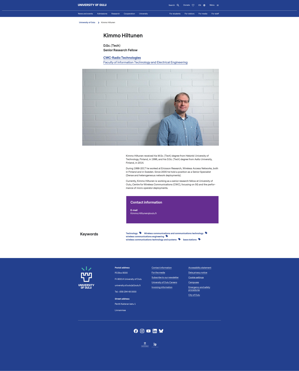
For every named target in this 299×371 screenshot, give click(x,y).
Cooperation (129, 13)
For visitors (189, 13)
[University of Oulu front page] (97, 5)
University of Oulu (87, 22)
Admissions (102, 13)
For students (174, 13)
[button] (214, 5)
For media (203, 13)
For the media (158, 272)
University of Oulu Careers (164, 282)
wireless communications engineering (145, 236)
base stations (190, 239)
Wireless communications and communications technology (174, 233)
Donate (186, 5)
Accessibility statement (199, 267)
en (203, 7)
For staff (215, 13)
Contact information (162, 267)
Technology (132, 233)
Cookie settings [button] (196, 277)
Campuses (193, 282)
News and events (85, 13)
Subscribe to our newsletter (165, 277)
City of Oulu (194, 295)
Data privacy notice (197, 272)
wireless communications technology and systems (151, 239)
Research (115, 13)
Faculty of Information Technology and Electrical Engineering (145, 62)
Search (172, 5)
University (143, 13)
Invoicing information (162, 287)
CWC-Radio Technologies (122, 58)
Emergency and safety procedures (199, 289)
